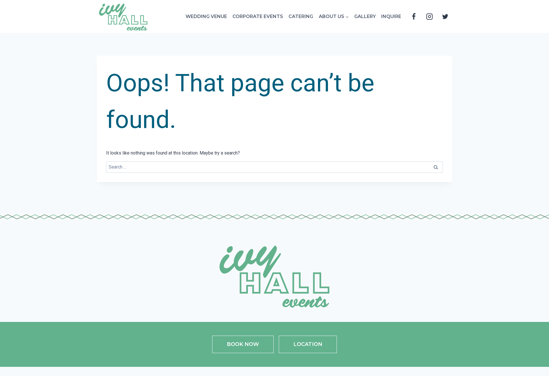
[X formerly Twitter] (445, 16)
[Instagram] (429, 16)
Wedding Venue (206, 16)
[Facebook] (414, 16)
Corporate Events (257, 16)
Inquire (391, 16)
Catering (301, 16)
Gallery (365, 16)
